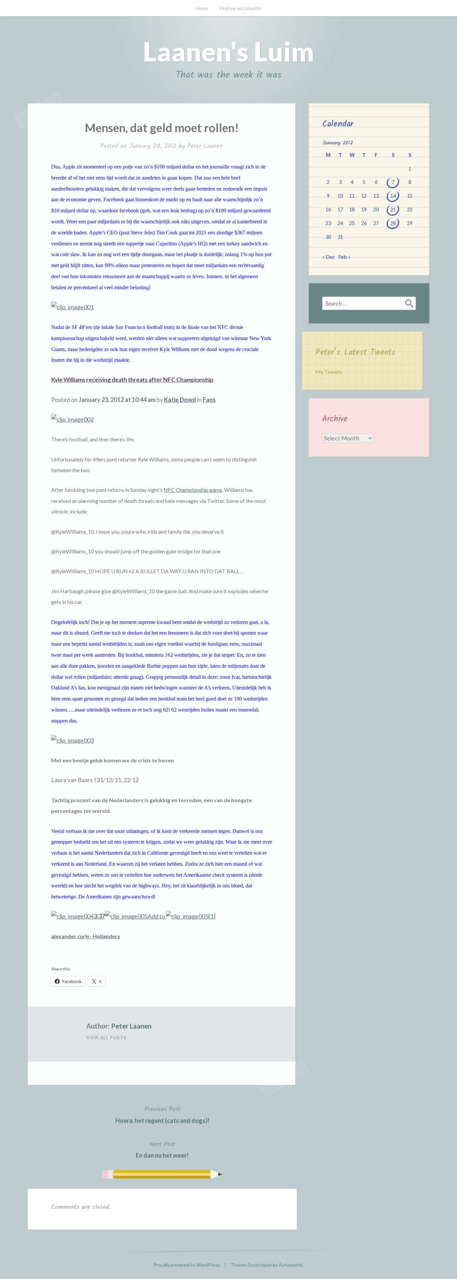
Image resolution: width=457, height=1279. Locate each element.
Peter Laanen (205, 146)
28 (393, 223)
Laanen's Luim (228, 51)
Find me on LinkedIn (240, 8)
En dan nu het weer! (162, 1149)
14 (393, 196)
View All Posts (106, 1037)
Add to (130, 916)
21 (393, 209)
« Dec (328, 256)
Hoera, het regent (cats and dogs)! (162, 1114)
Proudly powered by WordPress (187, 1265)
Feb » (344, 256)
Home (202, 8)
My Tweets (328, 371)
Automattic (291, 1265)
